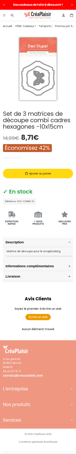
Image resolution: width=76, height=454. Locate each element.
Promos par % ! (64, 26)
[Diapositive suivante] (72, 5)
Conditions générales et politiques (38, 441)
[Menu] (4, 15)
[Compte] (63, 15)
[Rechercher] (12, 15)
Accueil (7, 26)
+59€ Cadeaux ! (25, 26)
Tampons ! (45, 26)
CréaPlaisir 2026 (42, 434)
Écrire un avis (38, 317)
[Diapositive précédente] (4, 5)
